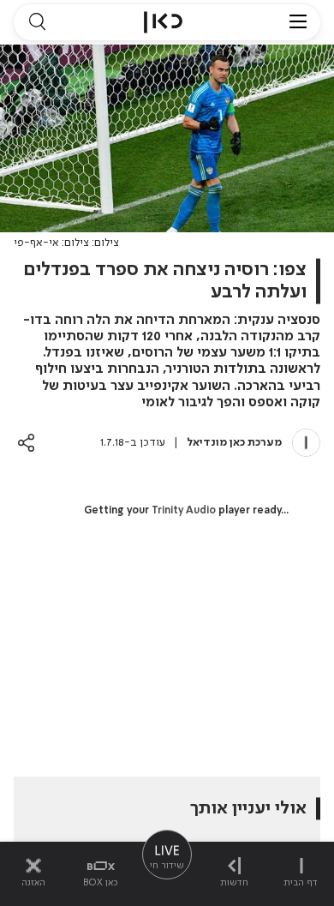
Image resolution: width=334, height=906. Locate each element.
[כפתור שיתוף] (26, 442)
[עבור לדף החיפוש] (37, 22)
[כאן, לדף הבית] (163, 22)
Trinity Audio (184, 511)
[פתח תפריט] (298, 22)
